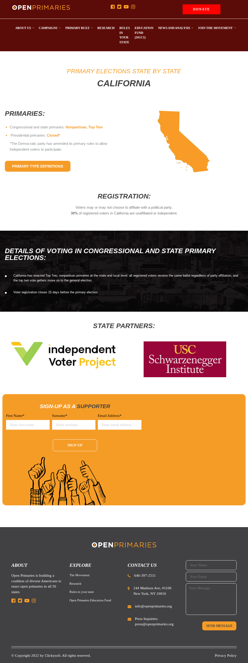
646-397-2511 (145, 575)
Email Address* (110, 416)
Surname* (59, 416)
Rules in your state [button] (124, 35)
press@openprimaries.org (154, 624)
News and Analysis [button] (174, 28)
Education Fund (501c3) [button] (144, 32)
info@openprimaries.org (153, 606)
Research (75, 583)
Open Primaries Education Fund (90, 600)
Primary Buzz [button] (77, 28)
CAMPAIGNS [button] (48, 28)
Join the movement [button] (215, 28)
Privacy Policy (226, 655)
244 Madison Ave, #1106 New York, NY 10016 (152, 591)
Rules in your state (82, 592)
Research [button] (106, 28)
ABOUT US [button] (23, 28)
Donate (201, 9)
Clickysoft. (53, 655)
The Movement (80, 575)
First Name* (15, 416)
